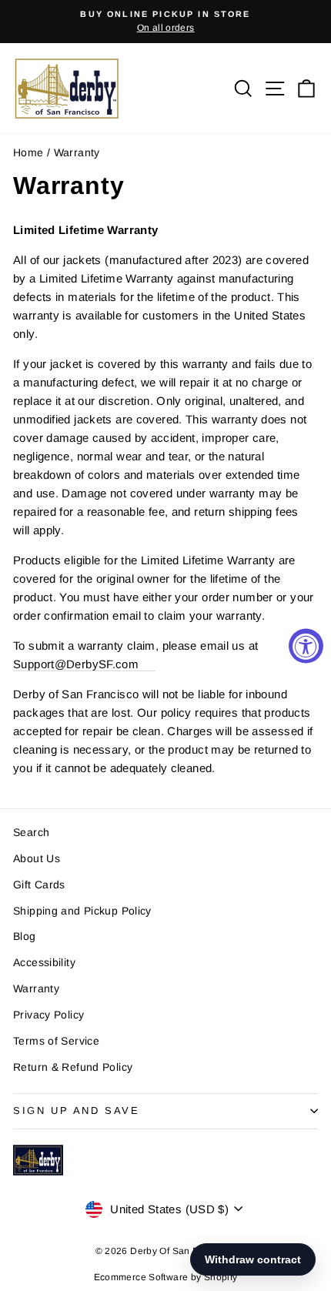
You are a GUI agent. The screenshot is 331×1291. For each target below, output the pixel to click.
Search (31, 832)
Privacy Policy (48, 1014)
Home (28, 152)
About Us (36, 858)
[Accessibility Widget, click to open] (306, 645)
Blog (24, 936)
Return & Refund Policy (72, 1067)
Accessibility (44, 962)
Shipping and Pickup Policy (82, 911)
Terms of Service (56, 1041)
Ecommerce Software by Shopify (166, 1277)
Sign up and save (76, 1110)
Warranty (36, 988)
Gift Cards (39, 884)
